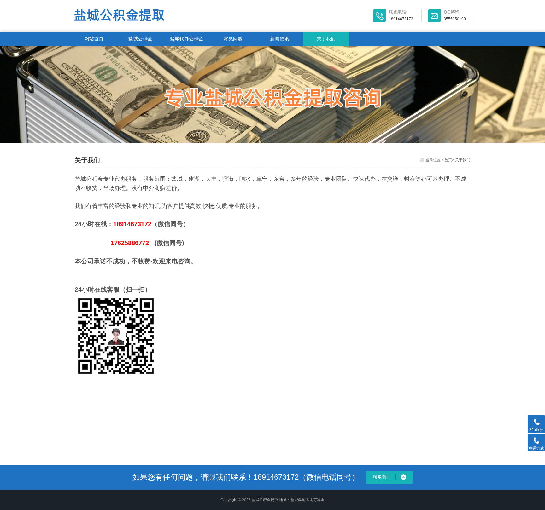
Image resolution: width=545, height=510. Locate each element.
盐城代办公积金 (186, 38)
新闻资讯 (279, 38)
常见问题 (233, 38)
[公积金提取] (149, 15)
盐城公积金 (140, 38)
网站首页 (94, 38)
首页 (448, 160)
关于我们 (326, 38)
